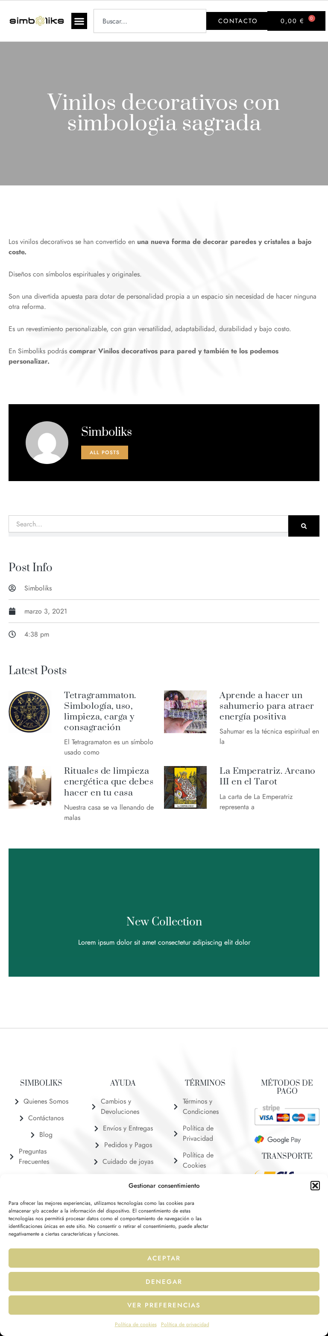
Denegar (164, 1281)
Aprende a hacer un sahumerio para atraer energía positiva (267, 706)
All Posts (105, 452)
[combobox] (150, 21)
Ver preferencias (164, 1305)
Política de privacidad (185, 1324)
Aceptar (164, 1258)
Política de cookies (136, 1324)
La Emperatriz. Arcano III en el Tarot (268, 776)
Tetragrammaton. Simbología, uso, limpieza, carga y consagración (100, 712)
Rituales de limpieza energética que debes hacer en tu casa (108, 782)
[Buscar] (303, 526)
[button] (315, 1185)
